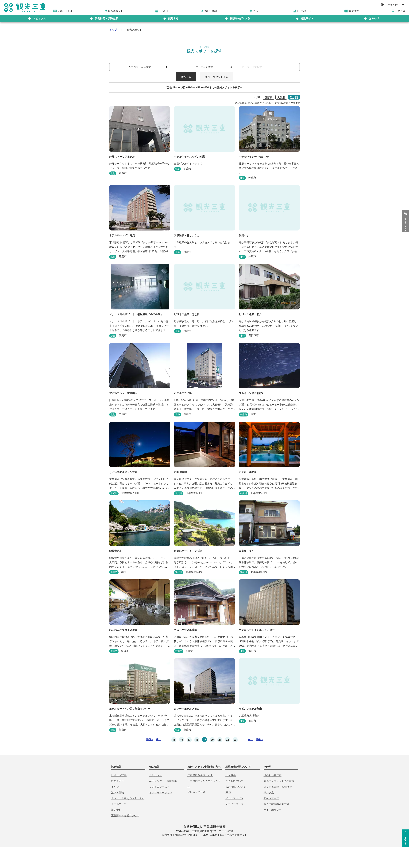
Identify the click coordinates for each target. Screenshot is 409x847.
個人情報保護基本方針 (276, 804)
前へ (158, 739)
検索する (186, 76)
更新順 (268, 97)
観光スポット (119, 781)
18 (196, 739)
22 (227, 739)
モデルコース (119, 804)
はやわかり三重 (273, 775)
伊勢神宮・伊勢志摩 (106, 18)
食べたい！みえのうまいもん (127, 798)
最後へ (259, 739)
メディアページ (234, 804)
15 (173, 739)
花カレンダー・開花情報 (163, 781)
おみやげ (374, 18)
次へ (250, 739)
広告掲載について (235, 786)
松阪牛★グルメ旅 (240, 18)
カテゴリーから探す (139, 67)
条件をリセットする (216, 76)
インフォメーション (160, 792)
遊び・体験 (117, 792)
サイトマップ (271, 798)
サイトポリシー (273, 809)
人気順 (281, 97)
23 (235, 739)
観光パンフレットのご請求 (279, 781)
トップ (113, 29)
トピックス (39, 18)
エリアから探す (204, 67)
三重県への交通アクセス (125, 815)
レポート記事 (119, 775)
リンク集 (269, 792)
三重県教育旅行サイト (200, 775)
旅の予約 (116, 809)
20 (212, 739)
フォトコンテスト (159, 786)
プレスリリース (196, 792)
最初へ (149, 739)
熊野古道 (173, 18)
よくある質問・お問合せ (278, 786)
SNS (228, 792)
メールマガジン (234, 798)
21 (219, 739)
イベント (116, 786)
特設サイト (307, 18)
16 (181, 739)
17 (189, 739)
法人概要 (230, 775)
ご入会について (234, 781)
